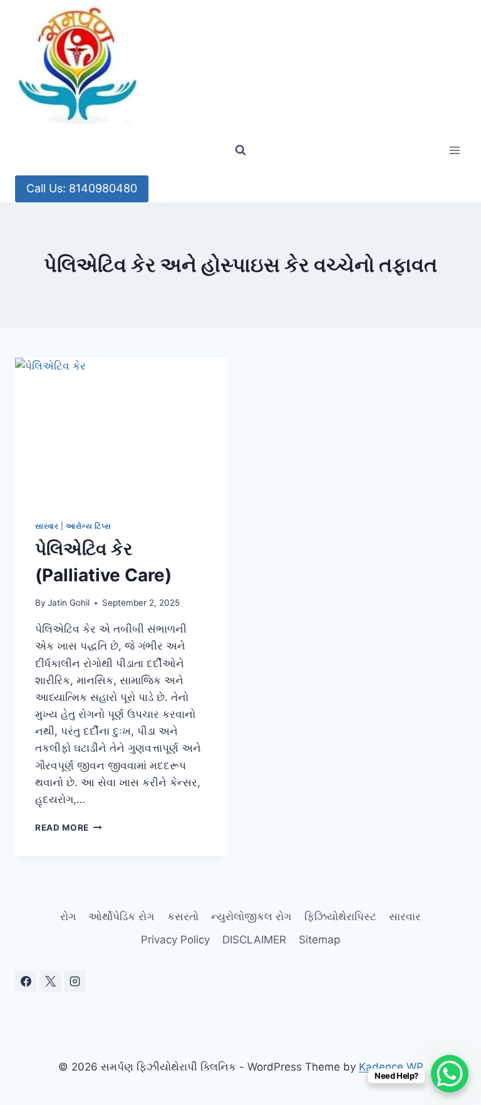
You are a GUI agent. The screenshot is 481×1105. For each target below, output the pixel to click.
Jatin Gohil (69, 603)
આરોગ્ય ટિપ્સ (88, 526)
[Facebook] (25, 981)
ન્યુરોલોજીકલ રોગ (251, 916)
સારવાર (46, 526)
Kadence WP (391, 1067)
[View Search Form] (240, 150)
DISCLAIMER (254, 939)
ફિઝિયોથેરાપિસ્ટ (340, 916)
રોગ (68, 916)
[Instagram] (74, 981)
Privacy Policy (175, 939)
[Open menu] (454, 150)
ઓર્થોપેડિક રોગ (121, 916)
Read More (68, 827)
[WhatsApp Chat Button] (449, 1073)
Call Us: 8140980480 (81, 188)
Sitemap (319, 939)
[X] (50, 981)
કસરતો (183, 916)
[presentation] (121, 429)
